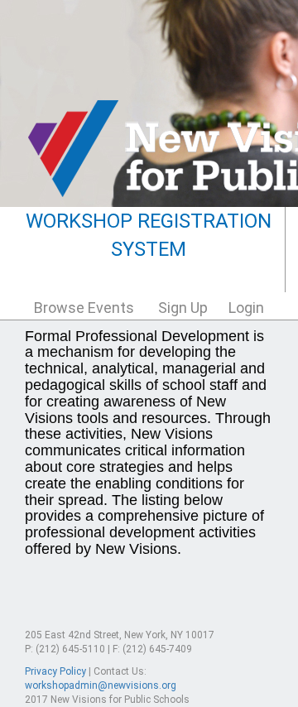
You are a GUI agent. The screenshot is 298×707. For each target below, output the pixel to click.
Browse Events (84, 307)
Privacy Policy (55, 671)
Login (246, 307)
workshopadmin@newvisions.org (100, 685)
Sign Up (183, 307)
